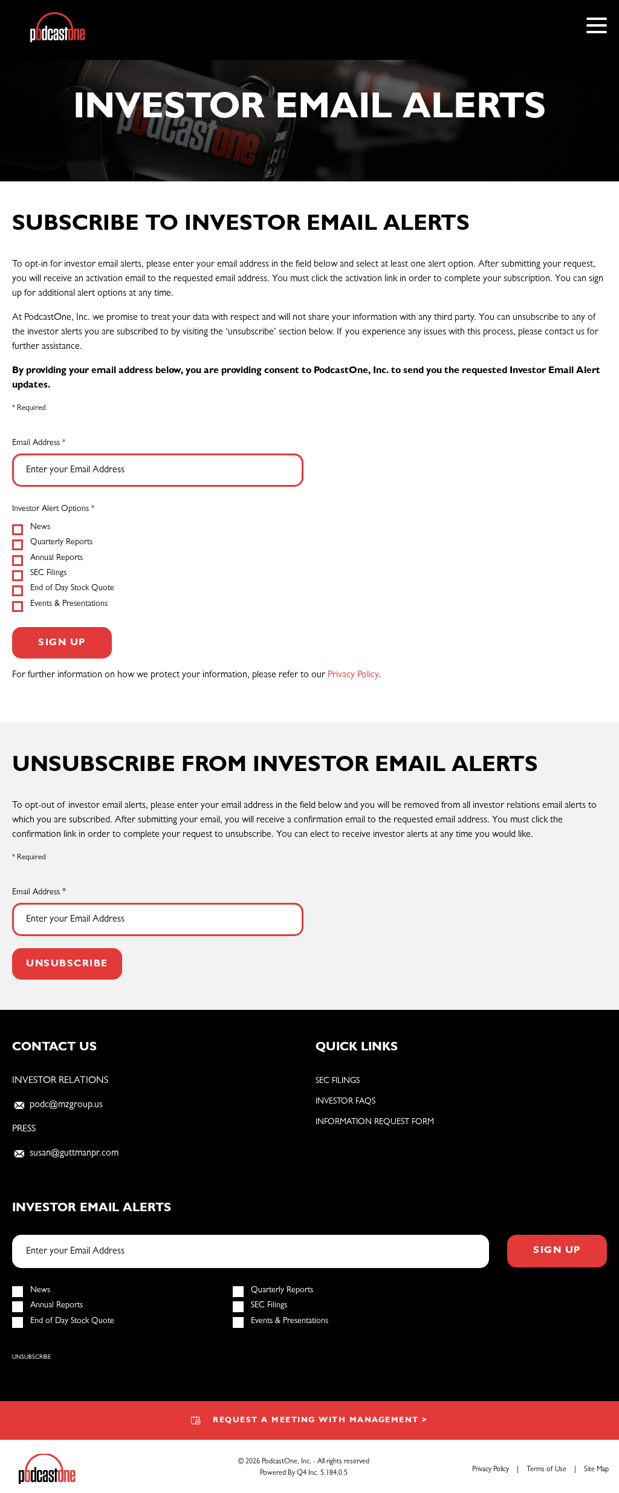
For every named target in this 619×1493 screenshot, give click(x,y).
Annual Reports (56, 558)
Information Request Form (375, 1122)
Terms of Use (546, 1470)
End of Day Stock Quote (72, 588)
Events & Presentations (69, 604)
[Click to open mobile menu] (596, 27)
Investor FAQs (345, 1102)
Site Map (596, 1470)
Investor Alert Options (50, 509)
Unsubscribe (31, 1358)
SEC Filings (48, 573)
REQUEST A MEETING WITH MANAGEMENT (320, 1421)
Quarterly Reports (61, 542)
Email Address (36, 443)
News (40, 527)
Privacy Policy (353, 675)
